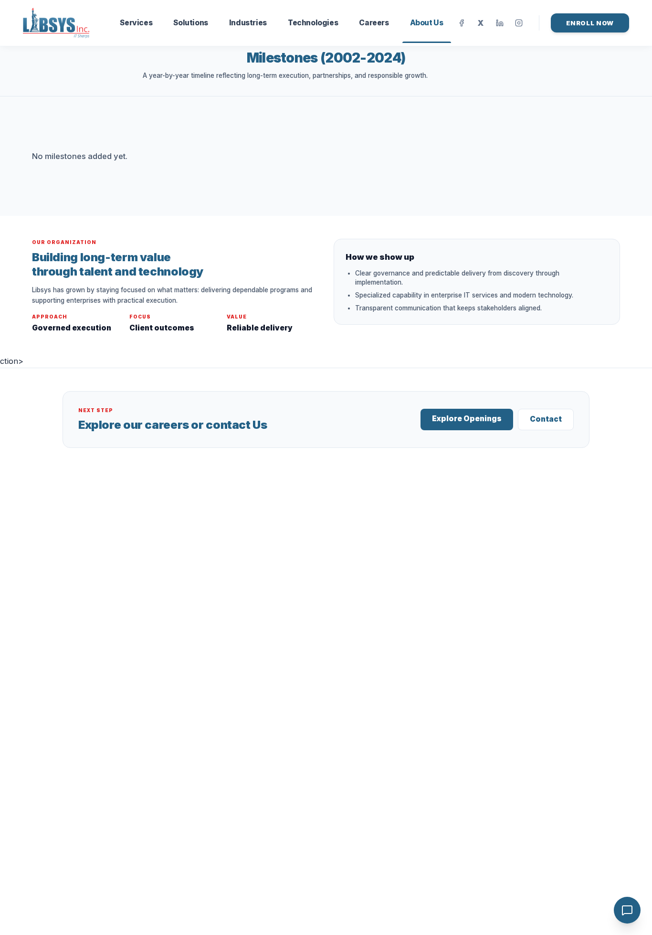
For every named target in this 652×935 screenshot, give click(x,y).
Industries (248, 22)
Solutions (190, 22)
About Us (426, 22)
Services (136, 22)
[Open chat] (627, 910)
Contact (546, 419)
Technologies (313, 22)
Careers (374, 22)
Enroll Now (590, 23)
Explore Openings (467, 418)
